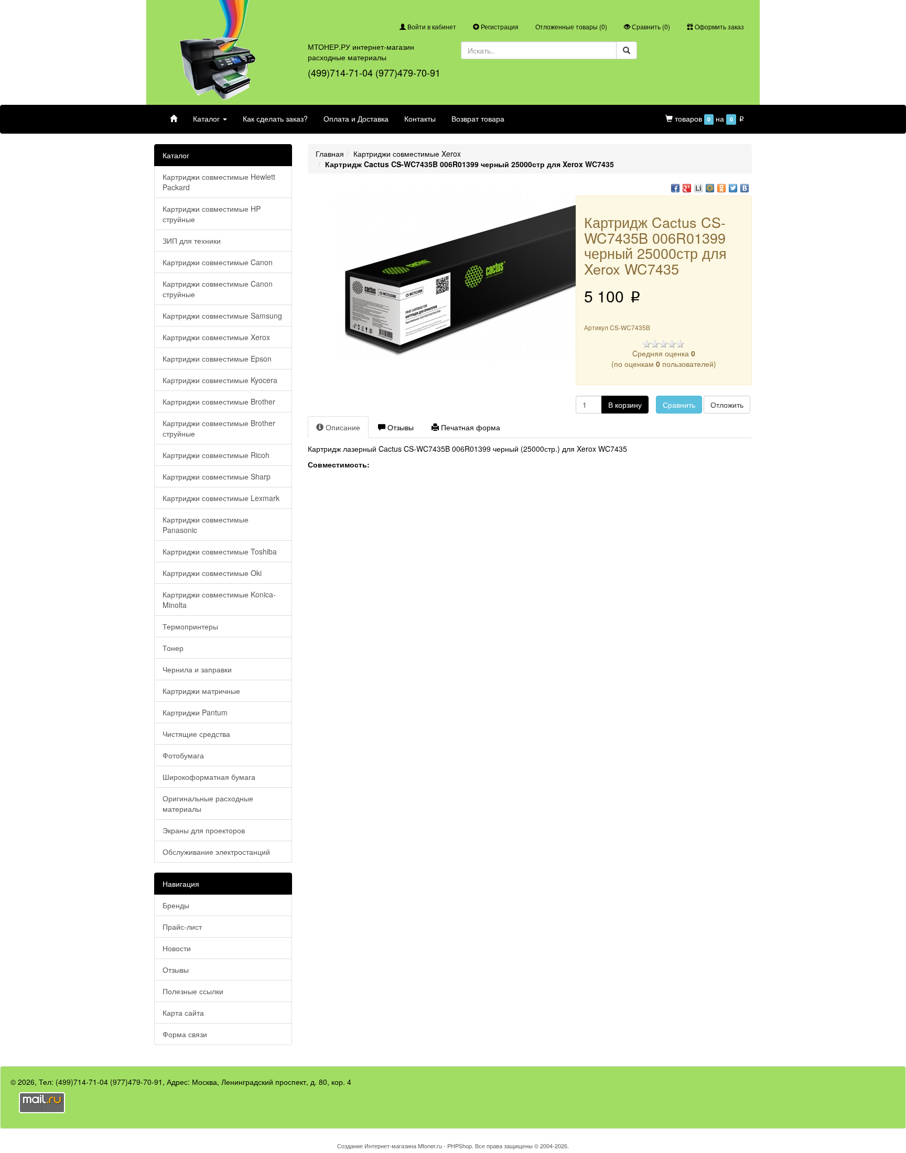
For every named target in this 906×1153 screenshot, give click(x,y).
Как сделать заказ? (275, 118)
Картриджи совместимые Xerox (216, 337)
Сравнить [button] (679, 404)
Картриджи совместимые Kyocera (220, 380)
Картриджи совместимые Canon (218, 262)
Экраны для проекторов (204, 830)
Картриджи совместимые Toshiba (220, 551)
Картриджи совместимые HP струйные (212, 213)
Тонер (173, 648)
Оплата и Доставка (356, 118)
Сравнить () (650, 26)
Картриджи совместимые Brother (219, 401)
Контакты (420, 118)
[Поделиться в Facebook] (675, 188)
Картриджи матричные (201, 691)
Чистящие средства (196, 733)
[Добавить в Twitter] (733, 188)
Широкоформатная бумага (209, 776)
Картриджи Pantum (195, 712)
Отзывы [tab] (399, 427)
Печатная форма (469, 427)
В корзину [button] (625, 404)
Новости (177, 948)
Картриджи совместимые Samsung (222, 315)
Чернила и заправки (197, 669)
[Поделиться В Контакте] (744, 188)
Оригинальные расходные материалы (208, 803)
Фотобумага (183, 755)
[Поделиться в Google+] (687, 188)
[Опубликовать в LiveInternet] (698, 188)
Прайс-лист (182, 926)
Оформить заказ (718, 26)
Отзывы (176, 969)
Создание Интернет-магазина (376, 1145)
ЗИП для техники (192, 240)
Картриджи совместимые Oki (212, 573)
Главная (330, 153)
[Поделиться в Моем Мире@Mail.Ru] (710, 188)
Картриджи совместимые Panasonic (206, 524)
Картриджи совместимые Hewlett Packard (219, 181)
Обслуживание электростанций (216, 851)
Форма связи (185, 1034)
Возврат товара (477, 118)
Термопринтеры (190, 626)
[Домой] (173, 118)
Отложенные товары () (571, 26)
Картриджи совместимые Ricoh (216, 455)
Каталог (207, 118)
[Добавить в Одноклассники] (721, 188)
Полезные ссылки (193, 991)
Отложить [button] (726, 404)
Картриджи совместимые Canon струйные (218, 288)
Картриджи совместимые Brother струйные (219, 428)
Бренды (176, 905)
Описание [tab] (341, 427)
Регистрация (499, 26)
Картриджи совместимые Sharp (217, 476)
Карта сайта (183, 1012)
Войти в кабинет (431, 26)
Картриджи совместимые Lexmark (221, 498)
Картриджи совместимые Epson (217, 358)
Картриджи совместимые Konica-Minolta (219, 599)
